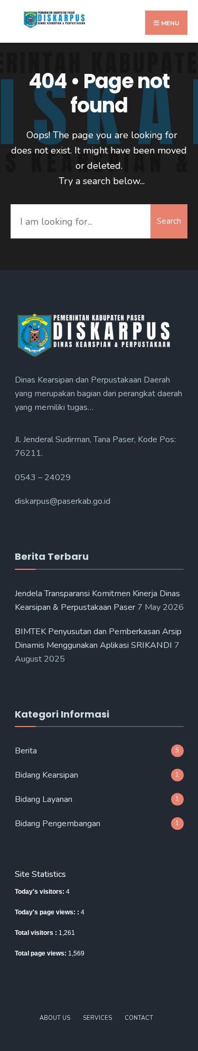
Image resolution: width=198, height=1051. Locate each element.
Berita (26, 751)
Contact (139, 1018)
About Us (55, 1018)
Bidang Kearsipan (46, 775)
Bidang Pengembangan (57, 823)
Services (97, 1018)
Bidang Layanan (43, 799)
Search (169, 221)
